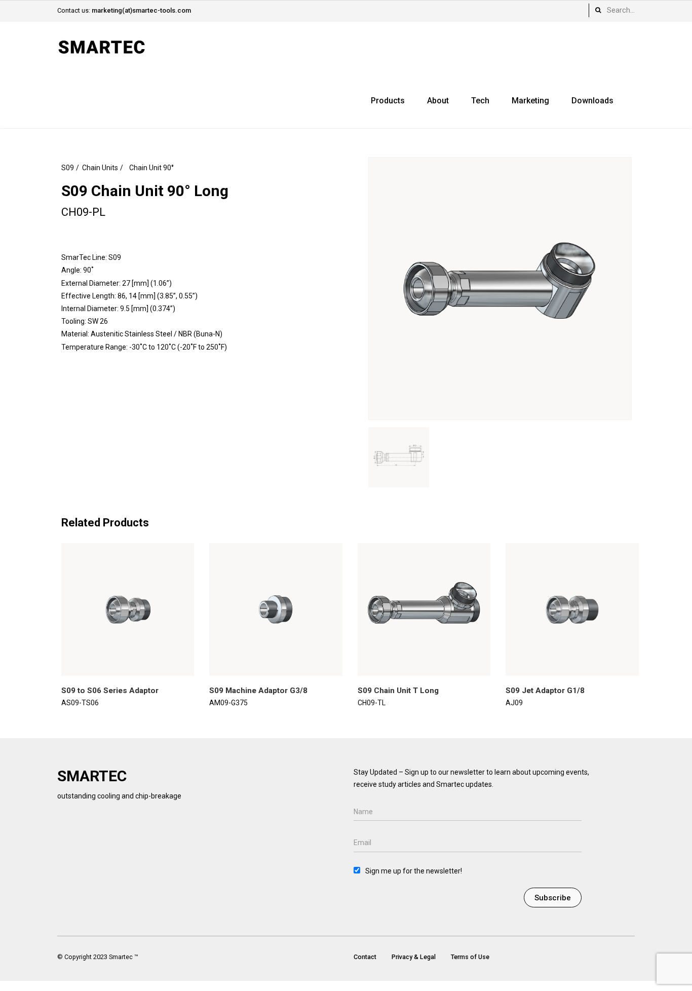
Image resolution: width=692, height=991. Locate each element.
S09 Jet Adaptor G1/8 (545, 690)
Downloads (592, 100)
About (438, 100)
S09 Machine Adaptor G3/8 (258, 690)
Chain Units (100, 168)
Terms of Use (470, 957)
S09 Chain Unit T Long (398, 690)
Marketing (530, 100)
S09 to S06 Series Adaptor (110, 690)
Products (388, 100)
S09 (67, 168)
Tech (480, 100)
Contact (365, 957)
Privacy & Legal (414, 957)
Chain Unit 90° (151, 168)
